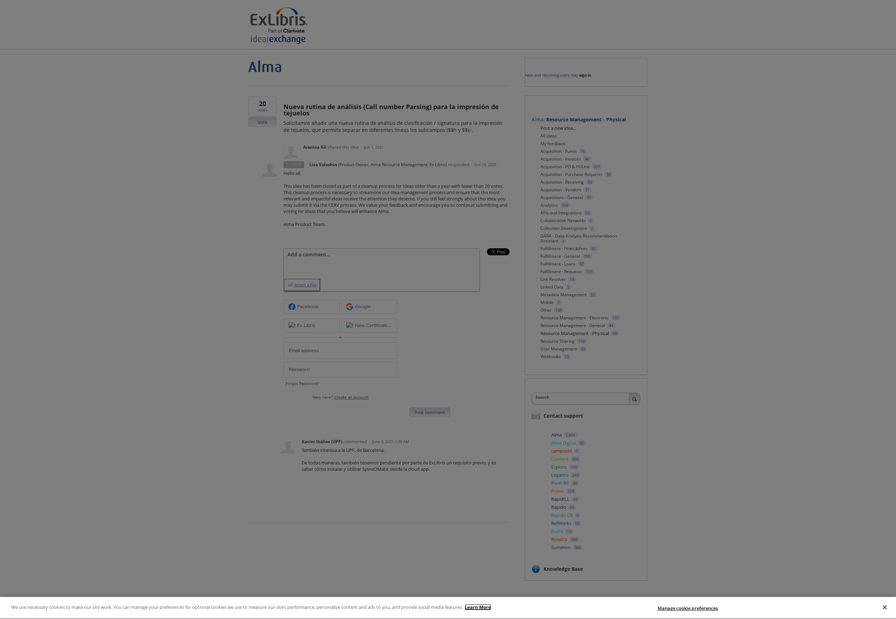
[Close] (884, 607)
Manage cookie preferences (688, 608)
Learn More (478, 607)
